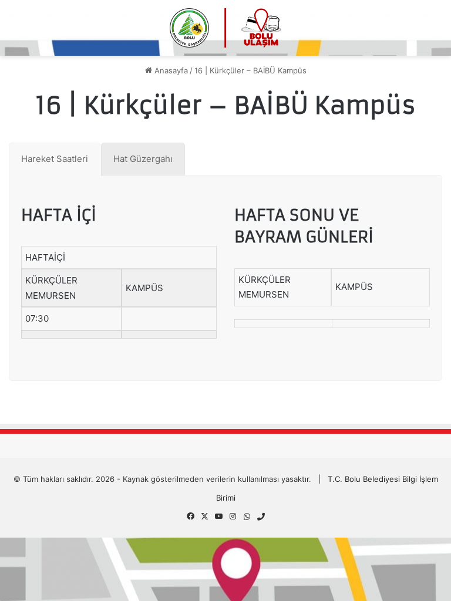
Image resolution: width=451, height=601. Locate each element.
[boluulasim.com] (225, 28)
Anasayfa (170, 70)
